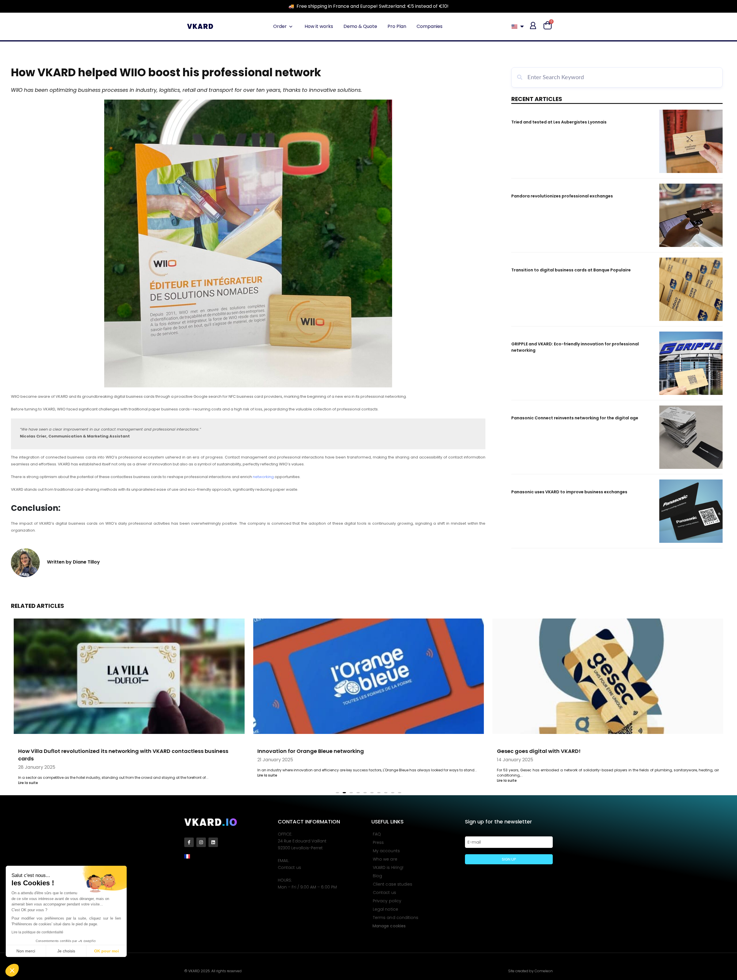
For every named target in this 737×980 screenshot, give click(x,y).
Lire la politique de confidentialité (37, 932)
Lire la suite (123, 775)
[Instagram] (201, 841)
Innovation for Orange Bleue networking (166, 751)
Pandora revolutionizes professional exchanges (562, 196)
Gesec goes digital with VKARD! (394, 751)
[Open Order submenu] (290, 26)
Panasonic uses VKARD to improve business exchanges (569, 492)
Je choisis (66, 951)
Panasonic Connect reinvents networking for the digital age (574, 418)
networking (263, 476)
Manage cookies (389, 925)
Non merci (25, 951)
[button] (12, 970)
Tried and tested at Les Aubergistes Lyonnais (559, 122)
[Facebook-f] (189, 841)
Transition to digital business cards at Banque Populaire (571, 270)
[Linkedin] (213, 841)
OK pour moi (106, 951)
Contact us (289, 866)
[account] (533, 25)
